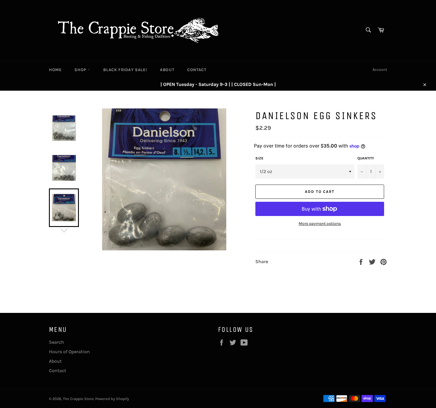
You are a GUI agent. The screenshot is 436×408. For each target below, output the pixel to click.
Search (56, 342)
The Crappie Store (78, 398)
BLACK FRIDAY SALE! (125, 69)
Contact (196, 69)
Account (380, 69)
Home (55, 69)
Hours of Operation (69, 351)
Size (259, 158)
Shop (80, 69)
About (167, 69)
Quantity (365, 158)
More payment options (320, 223)
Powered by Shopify (112, 398)
